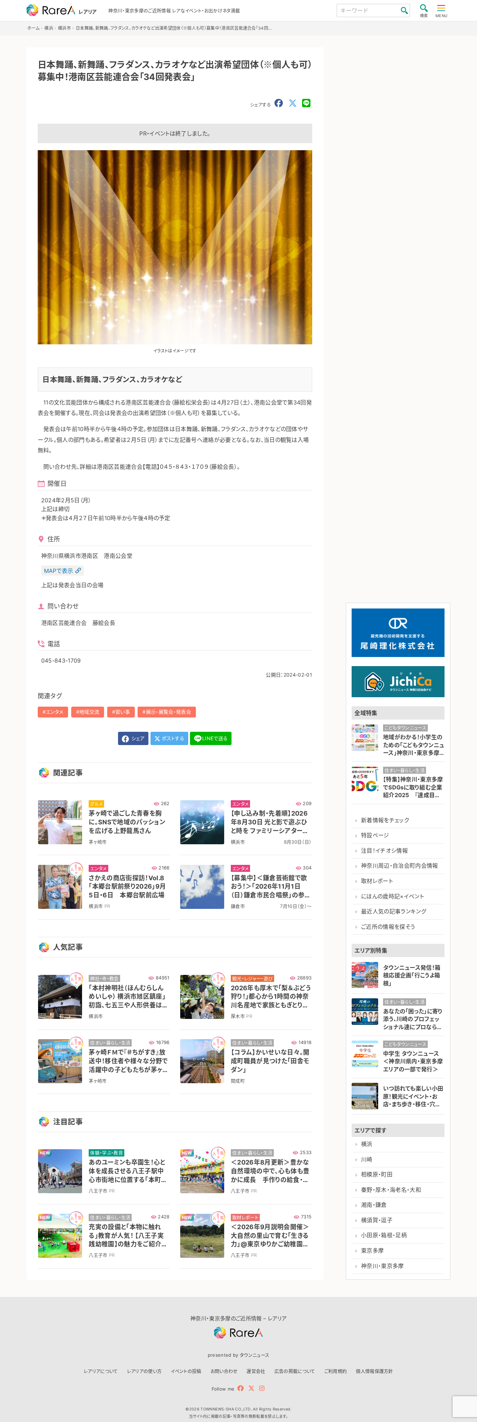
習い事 (122, 712)
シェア (137, 738)
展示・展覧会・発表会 (168, 712)
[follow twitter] (251, 1388)
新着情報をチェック (385, 820)
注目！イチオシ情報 (384, 850)
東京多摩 (372, 1250)
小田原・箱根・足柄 (384, 1235)
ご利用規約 (335, 1371)
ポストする (172, 738)
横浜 (367, 1144)
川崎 (367, 1159)
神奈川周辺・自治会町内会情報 (399, 865)
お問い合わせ (224, 1371)
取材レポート (377, 881)
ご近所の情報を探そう (388, 927)
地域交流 (89, 712)
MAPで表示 (58, 570)
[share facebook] (278, 103)
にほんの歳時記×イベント (392, 896)
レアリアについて (101, 1371)
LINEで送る (215, 738)
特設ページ (375, 835)
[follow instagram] (261, 1388)
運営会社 (256, 1371)
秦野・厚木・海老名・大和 (391, 1190)
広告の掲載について (294, 1371)
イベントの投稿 (186, 1371)
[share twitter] (292, 103)
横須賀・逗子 (376, 1220)
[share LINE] (306, 103)
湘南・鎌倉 (374, 1205)
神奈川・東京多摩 (382, 1266)
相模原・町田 (376, 1174)
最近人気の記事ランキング (393, 911)
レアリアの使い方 (144, 1371)
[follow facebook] (240, 1388)
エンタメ (54, 712)
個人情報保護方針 (374, 1371)
